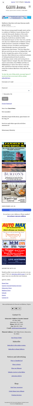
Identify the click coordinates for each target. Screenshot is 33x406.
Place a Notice (16, 364)
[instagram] (19, 308)
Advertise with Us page (18, 274)
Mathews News (6, 290)
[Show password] (29, 90)
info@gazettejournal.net (19, 328)
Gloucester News (7, 288)
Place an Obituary (16, 368)
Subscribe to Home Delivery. (16, 349)
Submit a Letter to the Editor (16, 372)
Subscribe (27, 2)
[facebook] (16, 308)
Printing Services (16, 395)
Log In (13, 2)
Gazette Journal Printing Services (11, 286)
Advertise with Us (16, 376)
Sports (4, 295)
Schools (4, 293)
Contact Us (5, 297)
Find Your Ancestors (17, 387)
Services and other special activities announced (13, 124)
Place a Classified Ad (16, 360)
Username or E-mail (7, 82)
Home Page (5, 283)
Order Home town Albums (16, 391)
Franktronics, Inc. (19, 403)
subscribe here (6, 78)
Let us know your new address (16, 216)
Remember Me (7, 94)
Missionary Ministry (8, 130)
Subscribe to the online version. (16, 345)
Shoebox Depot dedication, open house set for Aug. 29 (16, 117)
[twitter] (12, 308)
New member (6, 112)
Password (4, 88)
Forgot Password (7, 103)
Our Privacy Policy (16, 338)
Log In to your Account (16, 210)
